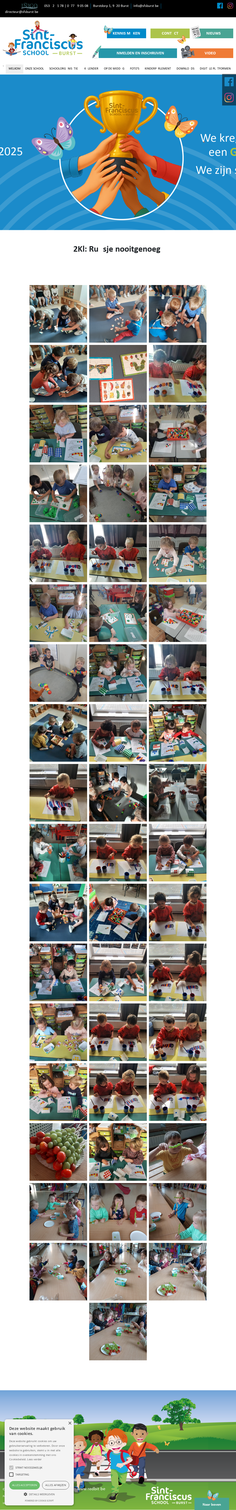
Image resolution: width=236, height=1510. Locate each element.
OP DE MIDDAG (114, 68)
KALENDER (91, 68)
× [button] (69, 1423)
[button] (39, 1494)
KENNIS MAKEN (126, 33)
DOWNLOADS (185, 68)
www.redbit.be (91, 1489)
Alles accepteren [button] (24, 1485)
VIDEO (210, 53)
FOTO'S (134, 68)
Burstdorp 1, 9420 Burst (111, 6)
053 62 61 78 (54, 6)
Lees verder (34, 1459)
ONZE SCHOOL (34, 68)
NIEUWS (213, 33)
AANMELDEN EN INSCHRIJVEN (138, 53)
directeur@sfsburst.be (21, 12)
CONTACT (170, 33)
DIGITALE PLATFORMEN (215, 68)
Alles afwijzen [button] (55, 1485)
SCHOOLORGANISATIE (63, 68)
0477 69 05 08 (77, 6)
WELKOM (15, 68)
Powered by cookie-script (39, 1500)
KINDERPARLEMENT (158, 68)
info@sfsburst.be (146, 6)
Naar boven (212, 1505)
